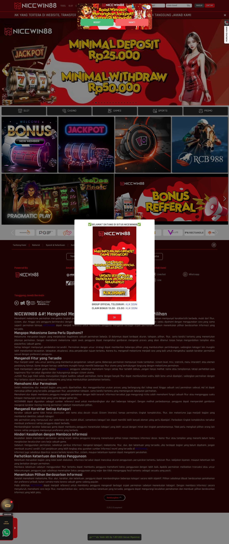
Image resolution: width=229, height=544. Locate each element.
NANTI (132, 22)
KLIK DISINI (131, 304)
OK (114, 317)
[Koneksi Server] (8, 505)
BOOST (97, 22)
